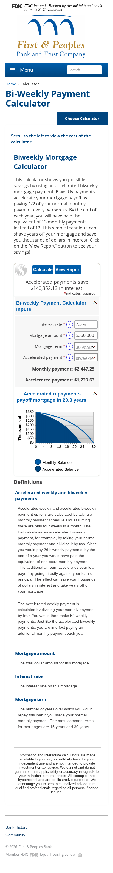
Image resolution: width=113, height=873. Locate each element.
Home (10, 84)
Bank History (16, 827)
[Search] (97, 70)
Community (15, 835)
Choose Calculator (82, 118)
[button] (57, 306)
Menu (26, 70)
